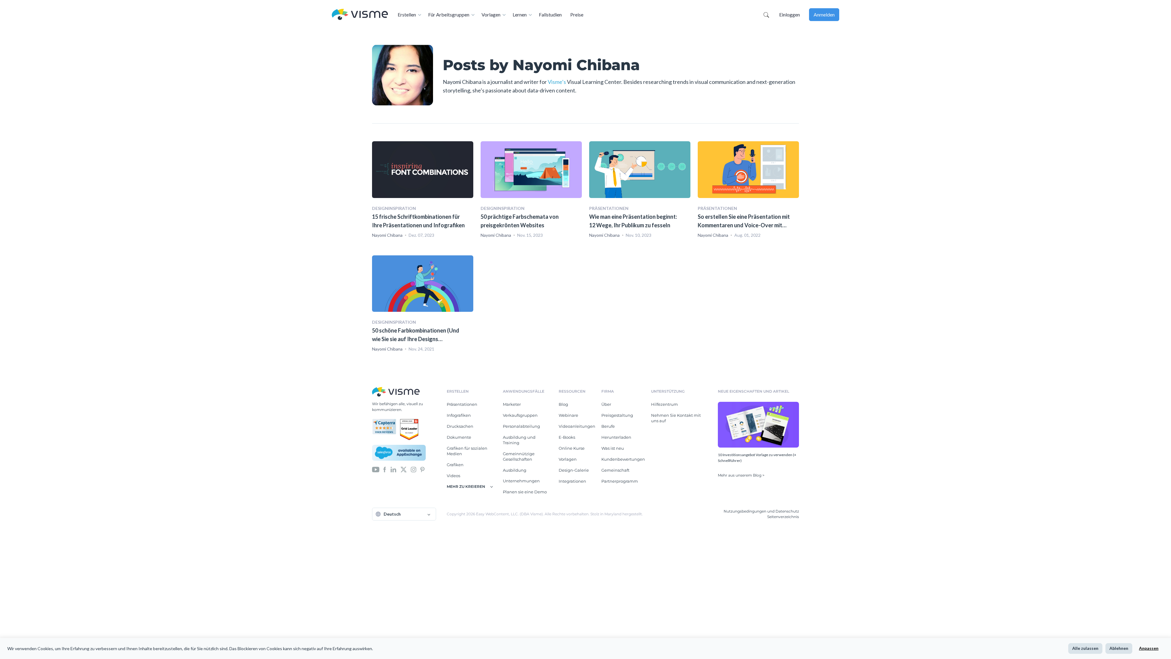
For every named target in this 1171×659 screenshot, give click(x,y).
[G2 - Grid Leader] (409, 421)
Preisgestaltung (617, 415)
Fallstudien (550, 14)
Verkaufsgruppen (520, 415)
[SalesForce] (399, 453)
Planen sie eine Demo (525, 491)
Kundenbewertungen (623, 459)
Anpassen (1148, 648)
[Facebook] (384, 469)
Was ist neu (612, 448)
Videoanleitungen (577, 426)
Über (606, 404)
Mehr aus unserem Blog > (741, 475)
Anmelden (824, 14)
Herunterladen (616, 437)
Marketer (512, 404)
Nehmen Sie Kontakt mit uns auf (676, 418)
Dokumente (459, 437)
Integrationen (572, 481)
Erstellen (407, 14)
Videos (453, 475)
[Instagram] (413, 469)
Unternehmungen (521, 480)
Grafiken (455, 464)
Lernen (520, 14)
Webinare (568, 415)
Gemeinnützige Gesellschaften (519, 456)
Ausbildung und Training (519, 440)
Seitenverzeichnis (783, 516)
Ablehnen (1118, 648)
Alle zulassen (1085, 648)
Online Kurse (572, 448)
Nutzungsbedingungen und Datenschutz (761, 511)
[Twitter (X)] (403, 469)
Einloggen (789, 14)
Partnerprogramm (619, 481)
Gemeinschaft (615, 470)
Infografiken (459, 415)
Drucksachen (460, 426)
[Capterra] (386, 421)
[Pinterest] (422, 469)
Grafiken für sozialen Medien (467, 451)
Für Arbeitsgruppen (448, 14)
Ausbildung (514, 470)
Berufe (608, 426)
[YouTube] (375, 469)
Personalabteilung (521, 426)
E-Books (567, 437)
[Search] (766, 14)
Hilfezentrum (664, 404)
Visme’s (557, 81)
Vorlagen (491, 14)
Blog (563, 404)
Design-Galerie (574, 470)
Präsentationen (462, 404)
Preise (576, 14)
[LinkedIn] (393, 469)
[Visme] (360, 15)
